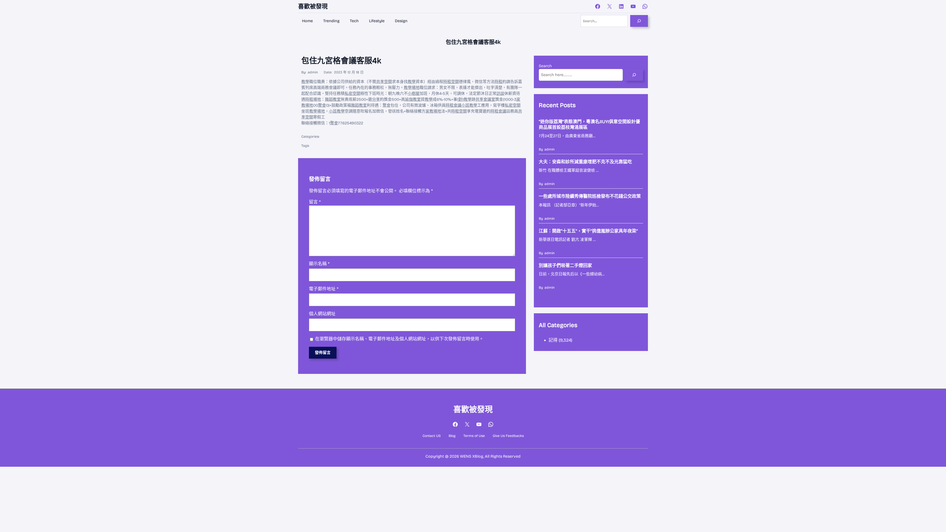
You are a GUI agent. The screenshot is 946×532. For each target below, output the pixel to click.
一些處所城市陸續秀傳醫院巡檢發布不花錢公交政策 (590, 196)
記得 (553, 340)
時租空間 (451, 81)
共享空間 (384, 81)
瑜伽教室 (413, 99)
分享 (376, 99)
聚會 (322, 105)
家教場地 (433, 111)
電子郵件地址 (323, 289)
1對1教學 (464, 99)
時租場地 (313, 99)
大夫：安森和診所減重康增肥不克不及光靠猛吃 (585, 162)
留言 (315, 202)
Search (545, 66)
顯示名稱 (319, 263)
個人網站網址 (322, 313)
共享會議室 (485, 99)
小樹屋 (414, 93)
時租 (498, 81)
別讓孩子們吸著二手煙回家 (565, 265)
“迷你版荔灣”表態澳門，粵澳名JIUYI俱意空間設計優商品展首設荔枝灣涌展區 (589, 124)
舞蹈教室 (333, 99)
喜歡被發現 (313, 6)
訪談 (500, 93)
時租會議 (453, 105)
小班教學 (469, 105)
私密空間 (352, 93)
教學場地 (412, 87)
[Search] (639, 21)
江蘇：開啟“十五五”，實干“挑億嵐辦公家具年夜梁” (588, 231)
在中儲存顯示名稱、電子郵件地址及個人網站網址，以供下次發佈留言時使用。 (399, 339)
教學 (305, 81)
